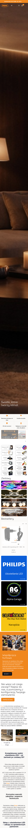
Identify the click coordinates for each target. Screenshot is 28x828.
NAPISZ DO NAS (8, 699)
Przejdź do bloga (7, 744)
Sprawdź (6, 674)
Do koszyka (14, 542)
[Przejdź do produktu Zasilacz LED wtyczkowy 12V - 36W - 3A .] (13, 535)
